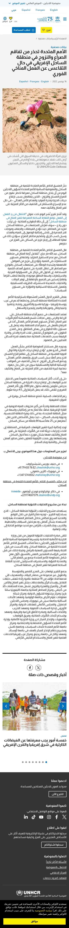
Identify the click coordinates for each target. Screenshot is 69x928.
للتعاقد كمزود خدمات (54, 878)
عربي (13, 10)
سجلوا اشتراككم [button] (53, 844)
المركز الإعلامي (58, 872)
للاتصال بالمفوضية (56, 867)
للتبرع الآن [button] (57, 794)
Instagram (49, 817)
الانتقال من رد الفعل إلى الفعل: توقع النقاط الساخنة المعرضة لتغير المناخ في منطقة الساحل (34, 218)
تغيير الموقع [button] (18, 3)
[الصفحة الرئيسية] (49, 19)
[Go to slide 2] (42, 763)
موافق (34, 921)
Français (40, 10)
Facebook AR (56, 817)
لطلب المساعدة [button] (22, 30)
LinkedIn (26, 817)
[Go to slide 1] (45, 763)
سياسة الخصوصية (43, 910)
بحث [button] (15, 21)
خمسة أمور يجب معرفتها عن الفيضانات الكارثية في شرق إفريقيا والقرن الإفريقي (34, 742)
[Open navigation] (64, 19)
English (54, 10)
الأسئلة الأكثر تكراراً (56, 861)
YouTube (41, 817)
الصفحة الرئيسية (58, 38)
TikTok (33, 817)
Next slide (6, 706)
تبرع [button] (10, 21)
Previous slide (62, 706)
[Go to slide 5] (32, 763)
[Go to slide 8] (22, 763)
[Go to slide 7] (25, 763)
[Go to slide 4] (35, 763)
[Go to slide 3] (38, 763)
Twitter (64, 817)
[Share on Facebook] (30, 668)
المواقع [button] (5, 21)
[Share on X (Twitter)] (38, 668)
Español (26, 10)
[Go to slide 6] (28, 763)
